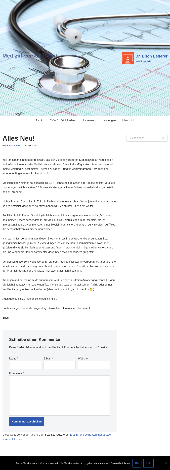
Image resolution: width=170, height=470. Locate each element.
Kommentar (16, 373)
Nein (148, 463)
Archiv (39, 120)
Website (83, 358)
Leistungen (109, 120)
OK (137, 463)
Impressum (89, 120)
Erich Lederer (14, 145)
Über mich (128, 120)
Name (13, 358)
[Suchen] (164, 138)
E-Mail (48, 358)
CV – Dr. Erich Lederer (63, 120)
